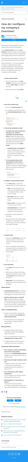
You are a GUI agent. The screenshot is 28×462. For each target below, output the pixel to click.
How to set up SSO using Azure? (12, 435)
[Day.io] (2, 2)
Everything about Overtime (8, 9)
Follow (14, 39)
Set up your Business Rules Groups (14, 7)
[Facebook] (2, 392)
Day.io (2, 7)
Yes (10, 400)
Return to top (5, 411)
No (18, 400)
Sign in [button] (24, 2)
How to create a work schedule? (12, 424)
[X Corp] (4, 392)
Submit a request (20, 406)
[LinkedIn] (6, 392)
